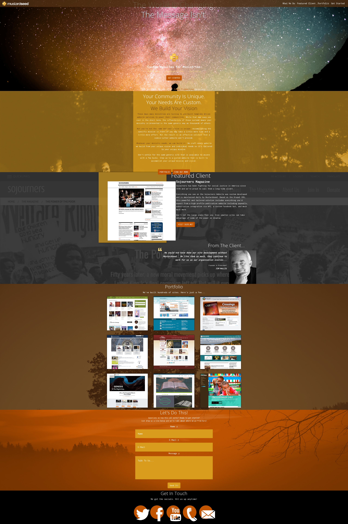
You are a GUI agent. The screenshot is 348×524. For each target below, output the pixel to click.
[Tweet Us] (140, 512)
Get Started (338, 3)
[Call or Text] (189, 512)
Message (174, 453)
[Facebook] (157, 512)
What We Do (289, 3)
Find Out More (181, 172)
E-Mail (174, 440)
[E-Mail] (206, 512)
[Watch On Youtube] (173, 512)
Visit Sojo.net (185, 224)
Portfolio (323, 3)
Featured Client (306, 3)
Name (174, 426)
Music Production (184, 89)
